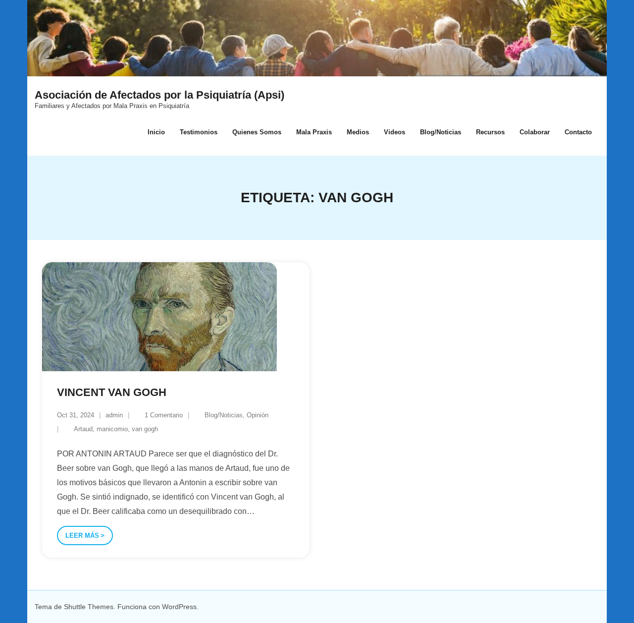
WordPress (179, 607)
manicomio (112, 429)
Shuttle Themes (88, 607)
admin (114, 415)
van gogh (145, 429)
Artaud (83, 429)
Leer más (82, 535)
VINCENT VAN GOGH (111, 392)
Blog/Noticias (224, 415)
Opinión (257, 415)
